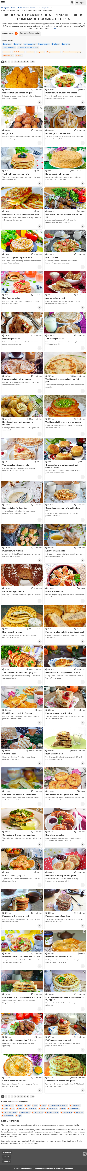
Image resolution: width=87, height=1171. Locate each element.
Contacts (6, 1161)
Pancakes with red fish (12, 551)
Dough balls (7, 133)
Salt (13, 1109)
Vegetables (8, 55)
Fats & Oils (18, 52)
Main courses (30, 44)
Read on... (54, 28)
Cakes (17, 44)
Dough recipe (44, 44)
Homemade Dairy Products (28, 47)
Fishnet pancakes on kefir (13, 1081)
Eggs (40, 52)
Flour (6, 52)
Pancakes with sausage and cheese (61, 93)
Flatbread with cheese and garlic (60, 1081)
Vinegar (21, 1109)
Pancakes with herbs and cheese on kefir (20, 214)
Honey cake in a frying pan (57, 174)
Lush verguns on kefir (55, 551)
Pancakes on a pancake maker (58, 957)
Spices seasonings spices (58, 1105)
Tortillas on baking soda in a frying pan (63, 422)
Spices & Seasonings (72, 52)
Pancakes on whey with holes (58, 713)
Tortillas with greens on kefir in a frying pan (63, 380)
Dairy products (53, 52)
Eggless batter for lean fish (14, 508)
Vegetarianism (8, 1116)
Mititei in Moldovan (54, 591)
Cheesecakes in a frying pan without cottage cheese (61, 466)
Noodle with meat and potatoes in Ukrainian (17, 423)
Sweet (30, 52)
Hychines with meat (54, 754)
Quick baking (25, 1112)
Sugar (19, 1116)
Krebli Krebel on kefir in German (17, 713)
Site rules (6, 1157)
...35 (32, 62)
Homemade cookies (10, 1112)
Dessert (66, 44)
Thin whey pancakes (54, 339)
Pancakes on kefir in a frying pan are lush (21, 957)
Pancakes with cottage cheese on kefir (62, 672)
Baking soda (53, 1109)
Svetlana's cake (9, 754)
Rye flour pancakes (11, 339)
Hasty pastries (74, 1109)
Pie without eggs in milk (13, 591)
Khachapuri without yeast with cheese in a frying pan (64, 998)
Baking (7, 44)
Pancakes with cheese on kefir (16, 916)
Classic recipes (9, 47)
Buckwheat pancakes (54, 835)
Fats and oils (76, 1105)
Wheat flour (79, 1112)
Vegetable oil (32, 1109)
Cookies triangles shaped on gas (17, 93)
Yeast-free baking (52, 1112)
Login (81, 3)
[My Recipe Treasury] (71, 2)
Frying (63, 1109)
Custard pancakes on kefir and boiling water (62, 509)
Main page (7, 1152)
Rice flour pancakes (11, 298)
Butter (43, 1109)
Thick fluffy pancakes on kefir (15, 174)
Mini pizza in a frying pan (13, 875)
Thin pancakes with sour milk (15, 465)
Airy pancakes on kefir (55, 298)
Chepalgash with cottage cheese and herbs (21, 997)
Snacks (55, 44)
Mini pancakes (51, 257)
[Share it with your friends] (85, 1154)
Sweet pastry (38, 1112)
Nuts (19, 55)
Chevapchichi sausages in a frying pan (19, 1040)
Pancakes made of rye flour (57, 916)
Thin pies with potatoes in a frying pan (19, 672)
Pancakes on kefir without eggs (16, 379)
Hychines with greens (12, 632)
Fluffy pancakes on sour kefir (58, 1040)
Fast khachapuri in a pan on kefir (17, 257)
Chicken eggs (67, 1112)
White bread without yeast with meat (61, 794)
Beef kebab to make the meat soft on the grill (63, 215)
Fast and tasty (8, 1105)
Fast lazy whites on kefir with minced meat (64, 632)
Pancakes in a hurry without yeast (60, 875)
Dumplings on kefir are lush (57, 133)
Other (5, 1109)
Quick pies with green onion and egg (18, 835)
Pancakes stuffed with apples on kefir (19, 794)
